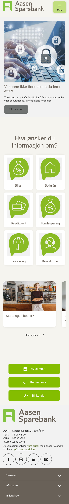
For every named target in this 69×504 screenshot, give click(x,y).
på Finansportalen (24, 449)
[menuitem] (23, 7)
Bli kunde (34, 395)
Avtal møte (34, 369)
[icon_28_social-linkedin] (33, 459)
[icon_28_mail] (46, 459)
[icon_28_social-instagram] (21, 459)
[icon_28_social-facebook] (8, 459)
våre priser (33, 445)
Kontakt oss (34, 382)
